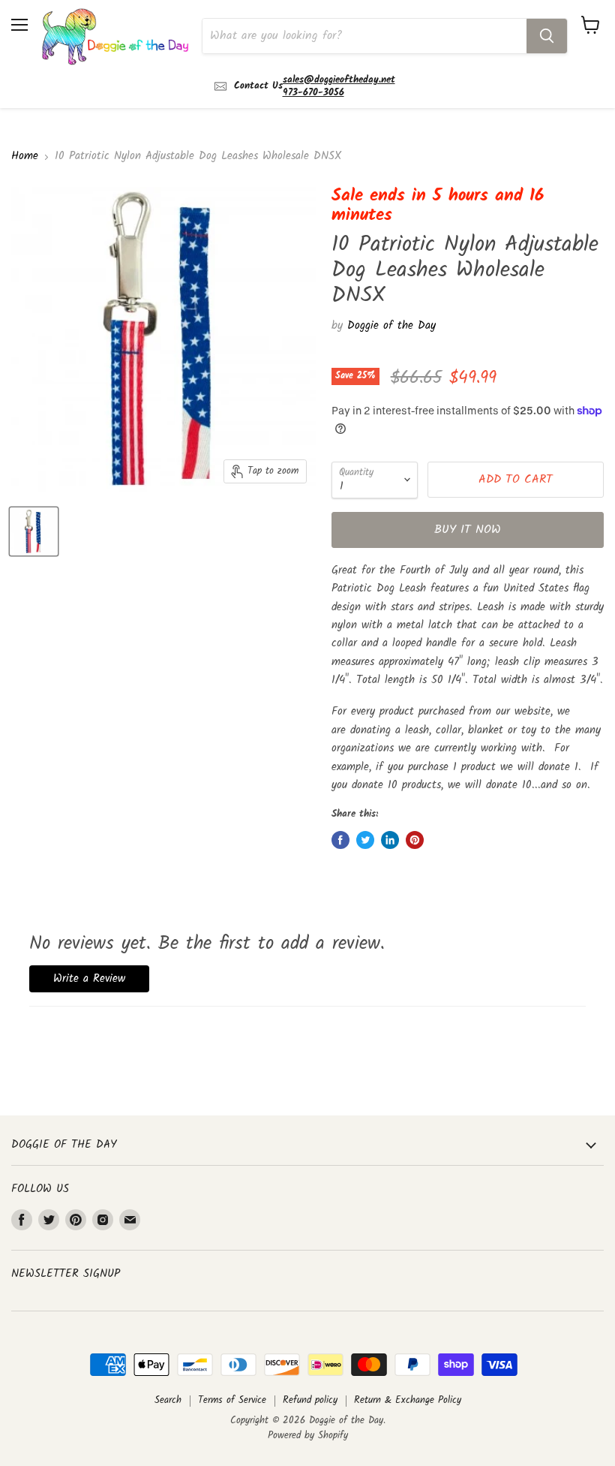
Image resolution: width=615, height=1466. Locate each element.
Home (24, 156)
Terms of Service (232, 1400)
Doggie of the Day (391, 326)
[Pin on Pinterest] (415, 840)
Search (168, 1400)
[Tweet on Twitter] (365, 840)
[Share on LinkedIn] (390, 840)
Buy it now (467, 529)
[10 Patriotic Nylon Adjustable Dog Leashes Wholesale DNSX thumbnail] (34, 531)
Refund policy (310, 1400)
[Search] (546, 36)
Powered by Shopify (308, 1435)
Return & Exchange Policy (407, 1400)
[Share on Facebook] (341, 840)
